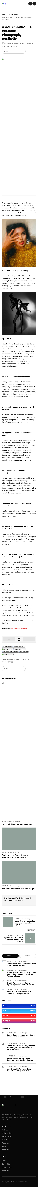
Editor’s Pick (6, 1136)
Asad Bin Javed (8, 659)
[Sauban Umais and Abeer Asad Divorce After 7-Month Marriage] (4, 962)
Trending (18, 919)
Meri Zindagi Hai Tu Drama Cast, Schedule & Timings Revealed (19, 993)
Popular (10, 956)
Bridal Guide (6, 1133)
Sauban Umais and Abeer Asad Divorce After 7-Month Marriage (21, 964)
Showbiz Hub (6, 853)
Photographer (8, 662)
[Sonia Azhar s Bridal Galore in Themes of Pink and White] (19, 839)
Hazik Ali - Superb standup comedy (17, 824)
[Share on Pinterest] (16, 51)
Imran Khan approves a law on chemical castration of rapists (25, 923)
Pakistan (26, 659)
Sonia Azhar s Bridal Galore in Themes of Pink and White (15, 856)
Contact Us (6, 1164)
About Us (5, 1149)
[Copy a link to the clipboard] (23, 51)
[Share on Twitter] (13, 51)
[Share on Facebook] (10, 51)
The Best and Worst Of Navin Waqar (18, 888)
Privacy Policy (7, 1167)
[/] (30, 3)
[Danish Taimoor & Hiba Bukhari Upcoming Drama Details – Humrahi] (4, 982)
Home (4, 14)
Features (5, 1143)
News (4, 1146)
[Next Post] (30, 938)
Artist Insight (14, 14)
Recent (27, 956)
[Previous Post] (8, 922)
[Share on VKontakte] (19, 51)
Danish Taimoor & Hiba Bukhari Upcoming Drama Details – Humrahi (20, 984)
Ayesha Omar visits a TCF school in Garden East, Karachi (13, 939)
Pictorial (5, 1130)
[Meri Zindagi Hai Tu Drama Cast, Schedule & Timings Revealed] (4, 991)
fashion (17, 659)
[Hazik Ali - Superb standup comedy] (19, 750)
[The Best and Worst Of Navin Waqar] (19, 872)
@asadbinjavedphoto (19, 628)
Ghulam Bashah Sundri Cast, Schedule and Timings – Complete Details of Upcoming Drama (21, 974)
